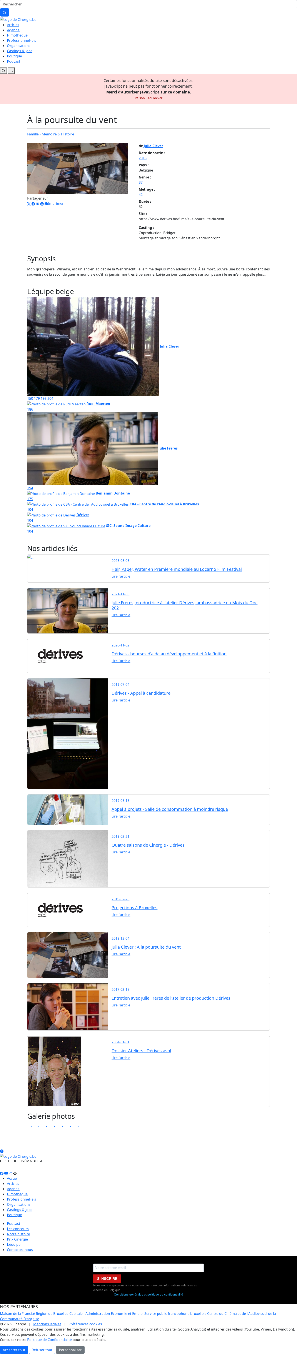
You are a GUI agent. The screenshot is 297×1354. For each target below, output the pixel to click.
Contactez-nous (20, 1249)
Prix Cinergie (17, 1239)
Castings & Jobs (19, 50)
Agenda (13, 30)
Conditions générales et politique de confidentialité (148, 1294)
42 (141, 194)
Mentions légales (47, 1324)
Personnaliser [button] (70, 1349)
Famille (33, 134)
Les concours (18, 1228)
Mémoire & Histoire (58, 134)
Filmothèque (17, 35)
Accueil (12, 1178)
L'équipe (13, 1244)
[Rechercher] (4, 12)
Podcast (13, 61)
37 (141, 182)
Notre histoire (18, 1234)
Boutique (14, 56)
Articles (13, 24)
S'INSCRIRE (107, 1279)
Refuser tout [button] (42, 1349)
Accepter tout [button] (14, 1349)
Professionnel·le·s (21, 40)
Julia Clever (153, 145)
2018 (143, 158)
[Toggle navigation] (3, 70)
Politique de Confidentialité (49, 1339)
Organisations (18, 45)
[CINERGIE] (18, 19)
